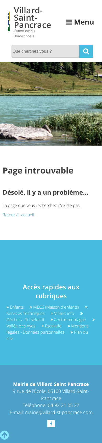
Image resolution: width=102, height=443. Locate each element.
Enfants (17, 307)
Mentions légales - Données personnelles (47, 329)
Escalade (53, 326)
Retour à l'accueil (18, 215)
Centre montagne (70, 319)
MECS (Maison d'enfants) (56, 307)
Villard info (64, 313)
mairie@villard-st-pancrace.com (59, 412)
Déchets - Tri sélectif (26, 319)
